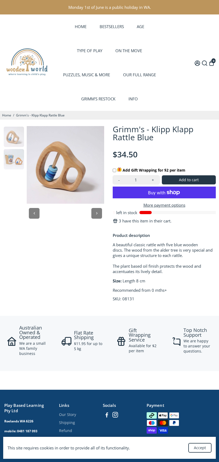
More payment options (164, 205)
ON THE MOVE (128, 50)
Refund (65, 430)
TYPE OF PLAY (89, 50)
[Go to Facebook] (107, 415)
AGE (140, 26)
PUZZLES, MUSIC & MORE (86, 74)
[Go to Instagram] (115, 415)
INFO (133, 98)
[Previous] (34, 213)
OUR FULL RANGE (139, 74)
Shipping (67, 422)
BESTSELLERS (112, 26)
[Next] (96, 213)
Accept (200, 447)
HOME (81, 26)
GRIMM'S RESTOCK (98, 98)
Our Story (67, 414)
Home (6, 115)
